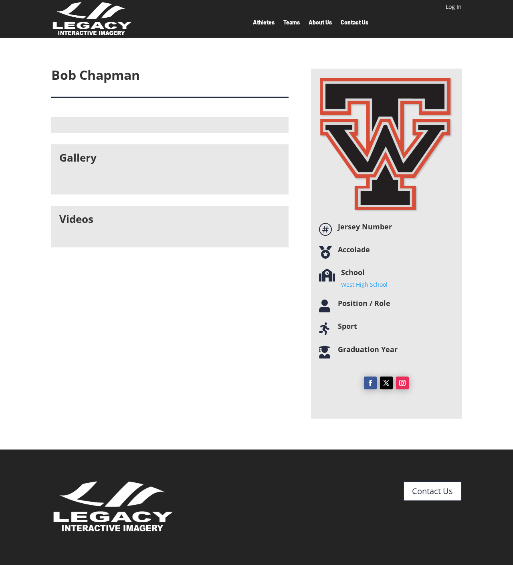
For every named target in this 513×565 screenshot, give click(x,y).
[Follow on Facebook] (370, 383)
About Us (320, 23)
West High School (364, 284)
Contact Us (354, 23)
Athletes (264, 23)
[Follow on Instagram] (402, 383)
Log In (454, 7)
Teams (291, 23)
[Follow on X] (386, 383)
